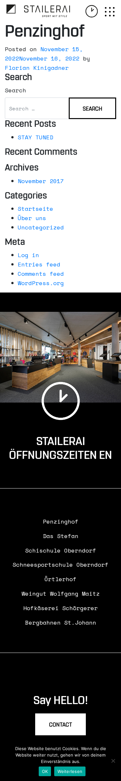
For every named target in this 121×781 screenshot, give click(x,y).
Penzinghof (60, 521)
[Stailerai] (38, 11)
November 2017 (41, 181)
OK (45, 771)
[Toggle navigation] (110, 12)
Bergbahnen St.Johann (60, 622)
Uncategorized (41, 227)
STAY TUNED (35, 137)
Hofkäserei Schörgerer (60, 608)
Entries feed (39, 264)
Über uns (32, 218)
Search (15, 90)
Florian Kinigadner (37, 67)
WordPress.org (41, 283)
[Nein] (113, 761)
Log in (28, 255)
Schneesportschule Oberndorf (60, 564)
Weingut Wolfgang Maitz (61, 593)
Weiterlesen (69, 771)
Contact (60, 725)
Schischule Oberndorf (60, 550)
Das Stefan (60, 536)
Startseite (35, 208)
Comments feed (41, 273)
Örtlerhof (60, 579)
